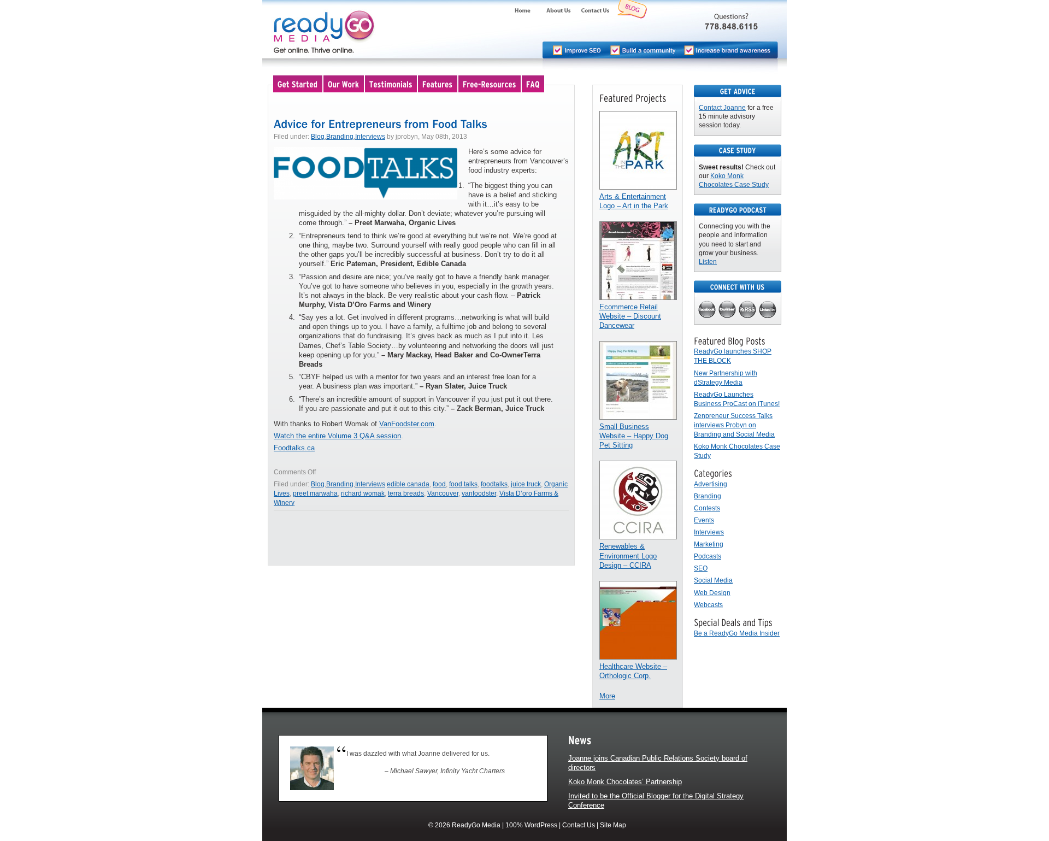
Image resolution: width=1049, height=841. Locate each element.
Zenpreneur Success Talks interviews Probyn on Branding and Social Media (734, 425)
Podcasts (707, 556)
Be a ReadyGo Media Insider (737, 633)
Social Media (713, 580)
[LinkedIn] (768, 310)
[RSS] (748, 310)
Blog (318, 136)
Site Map (613, 825)
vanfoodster (479, 493)
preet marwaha (315, 493)
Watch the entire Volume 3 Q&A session (337, 436)
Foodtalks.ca (294, 448)
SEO (701, 568)
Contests (707, 508)
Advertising (710, 484)
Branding (339, 136)
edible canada (408, 484)
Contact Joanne (722, 107)
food (439, 484)
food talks (463, 484)
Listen (708, 262)
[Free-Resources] (490, 83)
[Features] (438, 83)
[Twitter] (727, 310)
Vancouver (442, 493)
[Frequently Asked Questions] (533, 83)
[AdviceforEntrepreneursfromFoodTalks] (380, 123)
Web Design (712, 593)
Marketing (708, 544)
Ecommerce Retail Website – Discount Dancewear (630, 316)
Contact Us (578, 825)
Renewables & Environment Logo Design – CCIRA (628, 555)
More (607, 696)
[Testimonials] (391, 83)
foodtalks (494, 484)
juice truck (526, 484)
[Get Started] (298, 83)
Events (704, 520)
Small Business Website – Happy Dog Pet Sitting (633, 435)
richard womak (363, 493)
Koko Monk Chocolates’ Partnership (625, 782)
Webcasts (708, 605)
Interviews (370, 136)
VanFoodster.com (406, 424)
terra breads (406, 493)
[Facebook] (707, 310)
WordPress (540, 825)
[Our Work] (344, 83)
